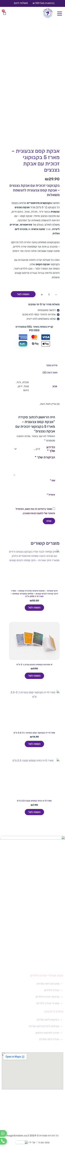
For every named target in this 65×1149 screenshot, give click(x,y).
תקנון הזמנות (53, 912)
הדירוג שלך (50, 449)
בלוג (57, 905)
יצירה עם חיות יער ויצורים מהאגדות (42, 933)
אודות (57, 962)
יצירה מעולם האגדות (49, 948)
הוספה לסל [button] (34, 607)
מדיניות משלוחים (51, 919)
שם (52, 480)
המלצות (55, 955)
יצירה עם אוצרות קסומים (47, 926)
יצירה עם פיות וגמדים (49, 941)
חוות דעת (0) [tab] (50, 372)
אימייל (51, 494)
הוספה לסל (23, 294)
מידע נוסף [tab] (51, 365)
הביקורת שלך (45, 457)
